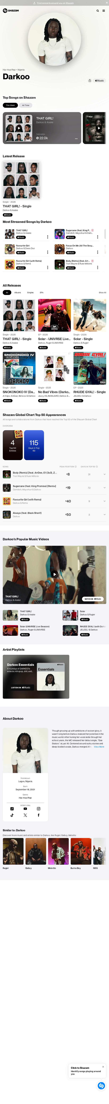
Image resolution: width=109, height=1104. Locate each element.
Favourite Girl (23, 245)
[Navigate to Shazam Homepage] (11, 10)
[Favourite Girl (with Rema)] (26, 265)
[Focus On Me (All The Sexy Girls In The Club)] (76, 249)
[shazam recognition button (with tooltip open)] (101, 1085)
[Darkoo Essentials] (36, 677)
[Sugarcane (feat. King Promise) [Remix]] (76, 234)
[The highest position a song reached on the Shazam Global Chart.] (76, 466)
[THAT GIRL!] (26, 234)
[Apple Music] (7, 214)
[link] (93, 599)
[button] (107, 2)
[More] (47, 237)
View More (99, 746)
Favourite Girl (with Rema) (29, 261)
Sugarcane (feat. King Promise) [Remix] (85, 230)
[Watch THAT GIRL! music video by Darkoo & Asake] (54, 574)
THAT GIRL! (22, 230)
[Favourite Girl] (26, 249)
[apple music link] (99, 80)
